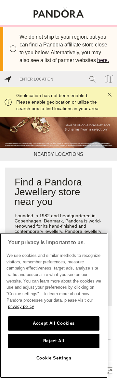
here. (103, 60)
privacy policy (21, 306)
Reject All (54, 340)
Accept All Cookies (54, 323)
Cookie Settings (54, 358)
